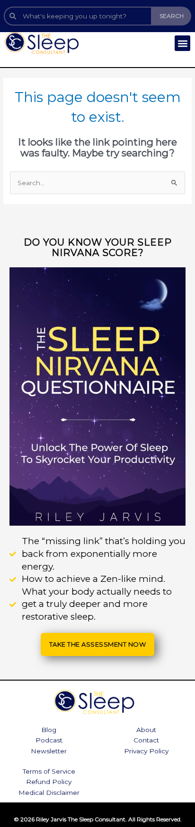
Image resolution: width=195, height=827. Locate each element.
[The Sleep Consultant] (51, 43)
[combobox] (78, 16)
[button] (182, 43)
